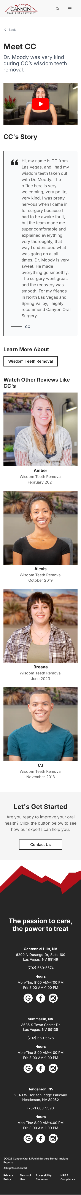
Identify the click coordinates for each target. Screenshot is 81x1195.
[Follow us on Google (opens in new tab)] (28, 998)
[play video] (40, 104)
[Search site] (57, 8)
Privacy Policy (8, 1177)
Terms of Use (25, 1177)
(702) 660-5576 (40, 1038)
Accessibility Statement (44, 1177)
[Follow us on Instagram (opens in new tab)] (53, 998)
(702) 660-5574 (40, 968)
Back (12, 29)
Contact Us (40, 844)
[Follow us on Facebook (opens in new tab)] (40, 998)
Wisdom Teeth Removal (30, 361)
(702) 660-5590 (40, 1108)
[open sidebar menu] (69, 8)
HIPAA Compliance (67, 1177)
